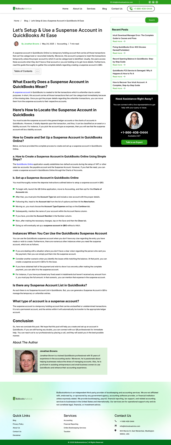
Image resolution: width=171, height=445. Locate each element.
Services (91, 8)
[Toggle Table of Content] (36, 71)
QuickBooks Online (25, 164)
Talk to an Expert (134, 142)
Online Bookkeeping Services (75, 428)
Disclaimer (17, 435)
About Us (77, 8)
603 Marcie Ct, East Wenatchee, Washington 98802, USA (137, 432)
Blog (104, 8)
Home (65, 8)
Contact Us (116, 8)
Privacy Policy (18, 424)
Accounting (62, 44)
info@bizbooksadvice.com (122, 2)
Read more (117, 41)
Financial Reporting (71, 424)
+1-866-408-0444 (134, 132)
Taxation (67, 431)
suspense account (22, 92)
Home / (17, 21)
